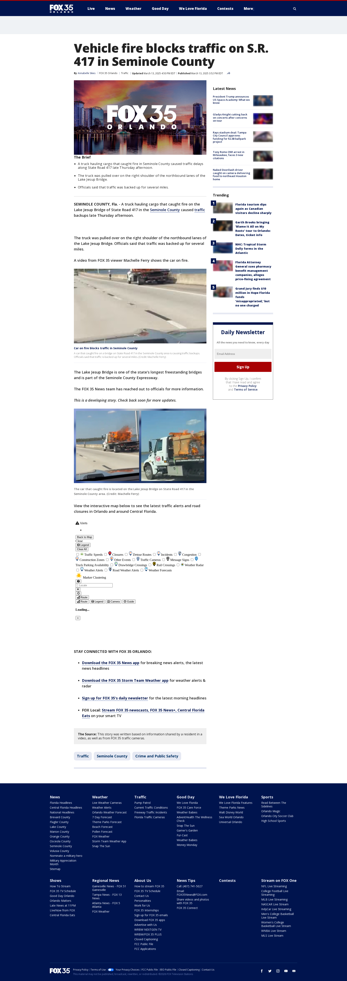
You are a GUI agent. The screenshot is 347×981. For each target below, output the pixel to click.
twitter (270, 971)
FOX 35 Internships (146, 910)
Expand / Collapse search (294, 9)
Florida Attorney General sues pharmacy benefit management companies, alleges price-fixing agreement (253, 270)
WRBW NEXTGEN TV (147, 929)
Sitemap (55, 869)
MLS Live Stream (272, 935)
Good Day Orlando (62, 896)
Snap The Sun (101, 846)
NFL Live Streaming (274, 886)
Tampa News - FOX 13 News (107, 896)
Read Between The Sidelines (273, 804)
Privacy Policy (247, 386)
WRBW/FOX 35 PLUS (148, 934)
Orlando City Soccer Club (277, 816)
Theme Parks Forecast (107, 822)
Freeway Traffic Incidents (150, 812)
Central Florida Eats (62, 915)
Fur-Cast (182, 835)
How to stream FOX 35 (149, 886)
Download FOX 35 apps (149, 920)
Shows (55, 880)
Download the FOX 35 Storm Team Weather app (125, 680)
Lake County (58, 827)
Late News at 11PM (63, 905)
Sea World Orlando (231, 817)
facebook (262, 971)
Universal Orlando (230, 822)
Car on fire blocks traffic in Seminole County (106, 348)
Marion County (59, 831)
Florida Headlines (61, 803)
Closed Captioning (146, 939)
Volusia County (59, 851)
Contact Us (141, 896)
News (55, 797)
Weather (100, 797)
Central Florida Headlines (66, 807)
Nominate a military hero (66, 856)
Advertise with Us (145, 925)
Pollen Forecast (102, 831)
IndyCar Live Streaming (276, 909)
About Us (142, 880)
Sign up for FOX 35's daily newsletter (115, 698)
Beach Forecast (102, 827)
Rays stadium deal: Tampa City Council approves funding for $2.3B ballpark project (229, 137)
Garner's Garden (187, 830)
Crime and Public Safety (156, 756)
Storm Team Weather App (109, 841)
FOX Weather (100, 836)
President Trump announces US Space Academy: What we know (231, 100)
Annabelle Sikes (86, 73)
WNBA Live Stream (273, 931)
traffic (199, 209)
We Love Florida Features (235, 803)
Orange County (59, 836)
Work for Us (142, 905)
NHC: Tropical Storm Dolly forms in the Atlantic (250, 248)
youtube (286, 971)
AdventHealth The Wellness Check (194, 819)
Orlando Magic (270, 811)
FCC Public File (143, 944)
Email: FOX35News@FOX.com (192, 893)
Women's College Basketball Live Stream (276, 924)
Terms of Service (245, 389)
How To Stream (60, 886)
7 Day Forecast (102, 817)
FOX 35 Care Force (189, 807)
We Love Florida (187, 803)
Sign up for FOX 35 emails (151, 915)
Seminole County (165, 209)
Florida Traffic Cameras (149, 817)
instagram (278, 971)
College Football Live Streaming (274, 893)
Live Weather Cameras (107, 803)
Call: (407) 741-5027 (189, 886)
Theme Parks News (232, 807)
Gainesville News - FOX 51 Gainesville (109, 888)
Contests (227, 880)
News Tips (186, 880)
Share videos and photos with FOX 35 (193, 901)
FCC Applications (145, 949)
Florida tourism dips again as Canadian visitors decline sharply (253, 209)
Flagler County (59, 822)
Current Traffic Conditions (151, 807)
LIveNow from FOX (62, 910)
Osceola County (60, 841)
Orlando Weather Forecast (109, 812)
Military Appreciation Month (63, 862)
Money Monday (187, 845)
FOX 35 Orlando (108, 73)
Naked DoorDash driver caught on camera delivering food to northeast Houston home (231, 174)
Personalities (142, 901)
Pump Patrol (142, 803)
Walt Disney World (231, 812)
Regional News (105, 880)
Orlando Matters (60, 901)
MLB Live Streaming (274, 899)
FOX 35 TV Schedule (63, 891)
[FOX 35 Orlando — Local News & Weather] (63, 8)
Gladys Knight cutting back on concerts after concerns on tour (230, 117)
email (294, 971)
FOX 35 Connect (187, 908)
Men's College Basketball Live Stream (277, 915)
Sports (267, 797)
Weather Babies (187, 812)
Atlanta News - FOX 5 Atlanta (106, 905)
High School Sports (273, 821)
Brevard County (60, 817)
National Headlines (62, 812)
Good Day (185, 797)
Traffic (124, 73)
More (248, 8)
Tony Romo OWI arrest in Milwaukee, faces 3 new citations (228, 155)
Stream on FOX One (279, 880)
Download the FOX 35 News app (110, 662)
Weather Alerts (101, 807)
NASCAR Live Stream (275, 904)
